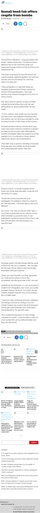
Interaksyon (7, 18)
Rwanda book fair (8, 333)
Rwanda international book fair (26, 333)
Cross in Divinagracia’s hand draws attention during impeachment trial (19, 460)
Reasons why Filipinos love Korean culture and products (19, 359)
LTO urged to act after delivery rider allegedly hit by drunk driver (20, 454)
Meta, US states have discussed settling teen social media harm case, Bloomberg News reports (19, 488)
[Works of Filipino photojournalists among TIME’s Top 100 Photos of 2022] (7, 395)
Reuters (27, 331)
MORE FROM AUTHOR (27, 387)
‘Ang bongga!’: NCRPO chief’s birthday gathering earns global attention (19, 404)
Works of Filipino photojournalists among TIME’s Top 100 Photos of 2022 (7, 404)
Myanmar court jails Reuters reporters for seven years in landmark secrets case (19, 426)
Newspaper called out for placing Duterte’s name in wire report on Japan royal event (7, 428)
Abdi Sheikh (10, 331)
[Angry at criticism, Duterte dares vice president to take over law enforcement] (33, 395)
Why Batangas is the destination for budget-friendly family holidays (32, 360)
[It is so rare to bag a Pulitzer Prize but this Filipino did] (33, 416)
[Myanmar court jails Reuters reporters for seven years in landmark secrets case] (20, 416)
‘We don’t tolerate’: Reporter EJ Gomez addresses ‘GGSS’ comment (19, 471)
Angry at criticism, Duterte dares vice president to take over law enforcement (33, 405)
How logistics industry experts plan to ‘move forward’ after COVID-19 (6, 360)
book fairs (19, 331)
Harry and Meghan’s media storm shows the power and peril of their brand (19, 477)
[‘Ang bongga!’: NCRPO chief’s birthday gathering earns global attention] (20, 395)
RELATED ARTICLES (12, 387)
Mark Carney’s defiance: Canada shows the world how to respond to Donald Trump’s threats (19, 482)
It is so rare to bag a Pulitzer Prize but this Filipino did (32, 424)
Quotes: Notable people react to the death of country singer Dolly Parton (17, 466)
